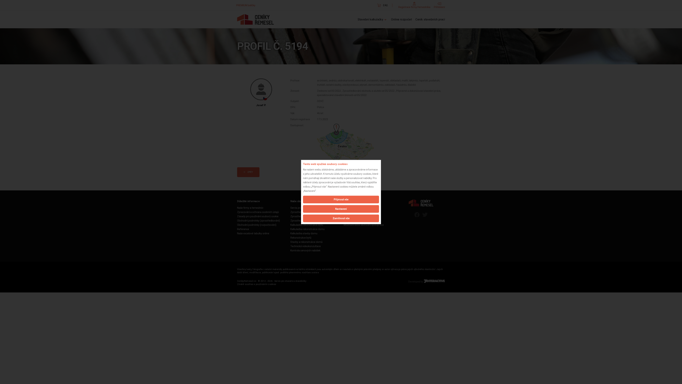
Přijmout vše (341, 199)
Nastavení (341, 208)
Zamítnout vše (341, 218)
